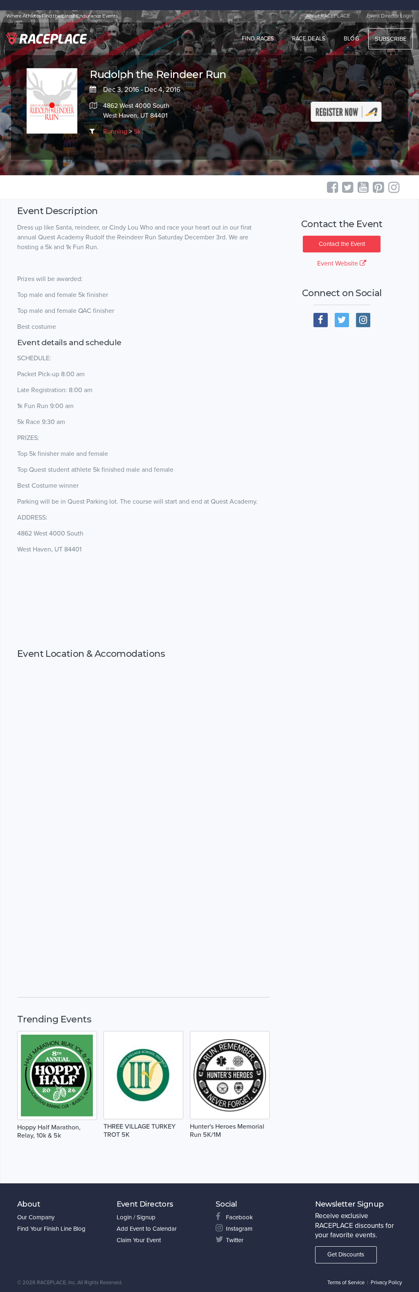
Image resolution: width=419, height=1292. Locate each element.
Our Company (35, 1217)
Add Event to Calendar (147, 1228)
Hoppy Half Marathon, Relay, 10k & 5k (49, 1131)
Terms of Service (346, 1282)
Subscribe (390, 38)
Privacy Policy (386, 1282)
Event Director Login (390, 16)
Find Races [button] (258, 38)
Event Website (338, 263)
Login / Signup (136, 1217)
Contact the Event (342, 244)
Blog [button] (351, 38)
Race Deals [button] (309, 38)
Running (115, 131)
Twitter (234, 1240)
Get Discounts (345, 1254)
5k (137, 131)
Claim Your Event (139, 1240)
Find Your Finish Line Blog (51, 1228)
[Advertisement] (143, 601)
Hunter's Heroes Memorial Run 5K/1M (227, 1130)
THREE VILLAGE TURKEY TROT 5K (140, 1130)
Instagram (239, 1228)
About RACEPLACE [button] (328, 16)
